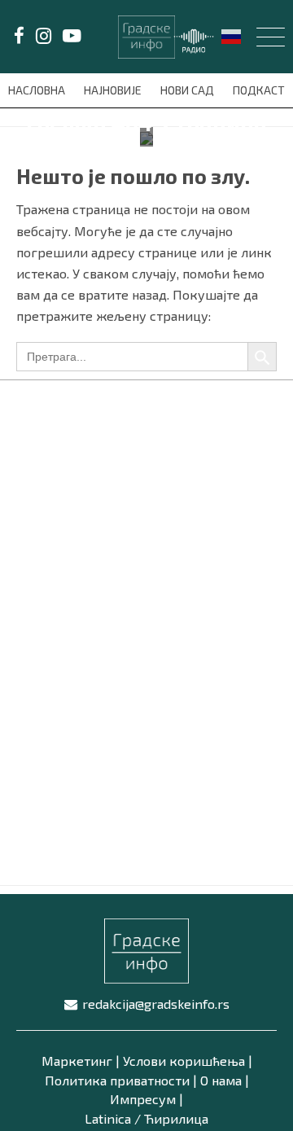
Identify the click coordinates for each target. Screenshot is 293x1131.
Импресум (143, 1099)
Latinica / (113, 1118)
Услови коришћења (184, 1060)
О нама (221, 1080)
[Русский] (232, 35)
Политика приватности (117, 1080)
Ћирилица (176, 1118)
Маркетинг (77, 1060)
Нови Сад (188, 90)
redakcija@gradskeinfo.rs (156, 1003)
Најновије (114, 90)
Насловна (38, 90)
